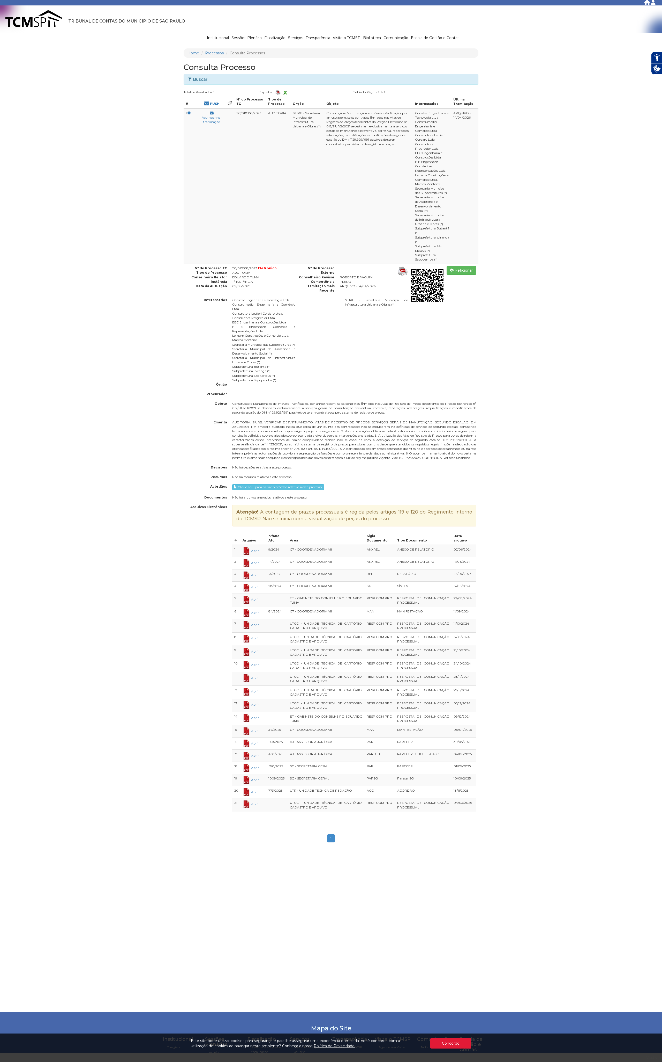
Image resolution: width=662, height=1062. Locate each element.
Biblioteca (372, 37)
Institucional (218, 37)
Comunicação (395, 37)
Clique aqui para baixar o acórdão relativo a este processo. (279, 487)
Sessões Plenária (246, 37)
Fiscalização (274, 37)
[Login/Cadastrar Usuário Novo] (653, 3)
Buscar (199, 79)
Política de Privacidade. (334, 1046)
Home (193, 53)
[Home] (647, 3)
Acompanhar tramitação (212, 119)
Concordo (451, 1043)
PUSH (214, 104)
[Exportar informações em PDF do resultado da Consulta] (278, 92)
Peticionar (463, 270)
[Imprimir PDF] (402, 271)
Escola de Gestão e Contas (435, 37)
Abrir (254, 551)
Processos (214, 53)
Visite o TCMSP (346, 37)
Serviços (295, 37)
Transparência (318, 37)
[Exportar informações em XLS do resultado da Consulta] (285, 92)
